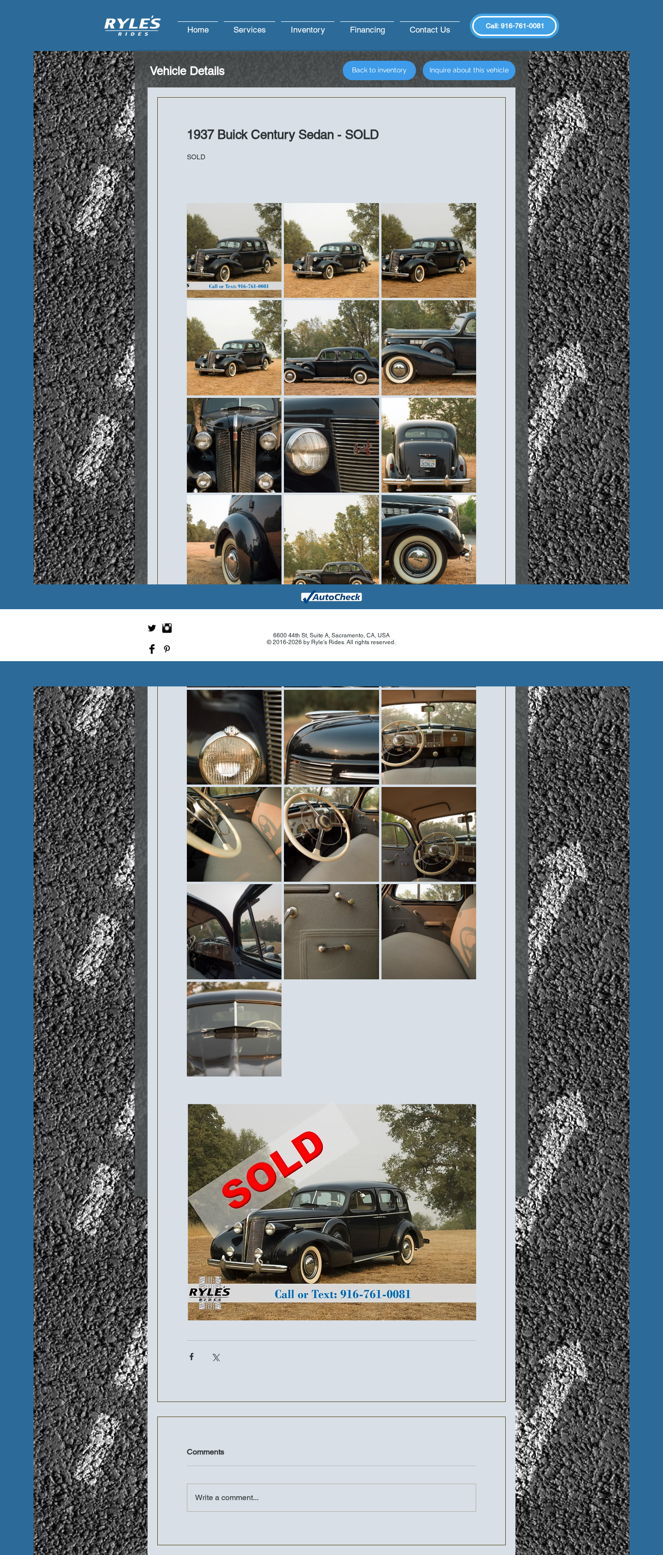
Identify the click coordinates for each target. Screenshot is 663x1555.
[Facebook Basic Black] (152, 649)
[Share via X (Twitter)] (215, 1356)
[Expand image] (234, 250)
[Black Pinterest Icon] (167, 649)
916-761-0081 (523, 26)
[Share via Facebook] (191, 1356)
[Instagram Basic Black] (167, 628)
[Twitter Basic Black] (152, 628)
